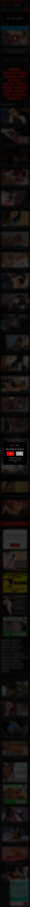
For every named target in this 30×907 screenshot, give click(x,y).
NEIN (19, 453)
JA (10, 453)
